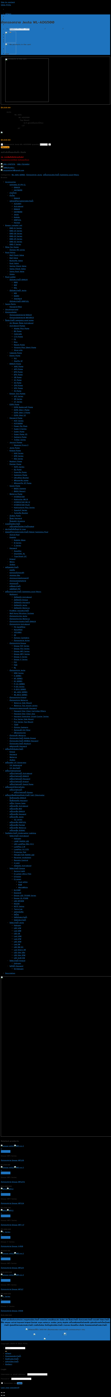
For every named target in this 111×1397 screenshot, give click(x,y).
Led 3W (17, 944)
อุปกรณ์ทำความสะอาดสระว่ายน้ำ (21, 201)
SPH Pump (18, 385)
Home (3, 28)
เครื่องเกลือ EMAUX (17, 811)
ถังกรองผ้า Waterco (18, 735)
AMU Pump (18, 366)
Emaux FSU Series (21, 648)
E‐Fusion (17, 876)
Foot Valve (14, 263)
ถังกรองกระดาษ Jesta (18, 616)
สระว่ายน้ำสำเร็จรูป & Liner (15, 529)
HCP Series (19, 420)
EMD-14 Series (16, 230)
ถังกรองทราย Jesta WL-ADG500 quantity (21, 144)
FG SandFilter (19, 627)
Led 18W (17, 930)
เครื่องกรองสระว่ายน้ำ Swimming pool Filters (26, 28)
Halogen (17, 838)
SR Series (18, 399)
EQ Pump (18, 469)
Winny (12, 561)
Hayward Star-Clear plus (24, 713)
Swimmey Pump (20, 475)
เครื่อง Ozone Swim (17, 803)
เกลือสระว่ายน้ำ (15, 586)
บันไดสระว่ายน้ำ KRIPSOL (19, 301)
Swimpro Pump (20, 437)
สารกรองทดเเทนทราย (18, 580)
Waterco (13, 757)
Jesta (16, 214)
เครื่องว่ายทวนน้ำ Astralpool (21, 773)
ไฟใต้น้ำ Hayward (16, 966)
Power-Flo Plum (20, 426)
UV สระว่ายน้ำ (15, 768)
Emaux (12, 751)
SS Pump (17, 391)
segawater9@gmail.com (13, 170)
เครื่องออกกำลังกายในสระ (15, 787)
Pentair (17, 222)
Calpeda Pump (16, 353)
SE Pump (17, 382)
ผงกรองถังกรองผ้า (17, 572)
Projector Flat (20, 852)
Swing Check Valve (18, 268)
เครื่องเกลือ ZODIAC (17, 830)
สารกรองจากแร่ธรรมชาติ (19, 578)
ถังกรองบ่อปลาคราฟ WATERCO (22, 317)
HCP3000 (18, 423)
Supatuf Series (20, 510)
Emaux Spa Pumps (17, 393)
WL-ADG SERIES (71, 28)
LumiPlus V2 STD (21, 849)
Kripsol (12, 559)
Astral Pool (15, 534)
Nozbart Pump (16, 461)
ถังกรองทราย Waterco (19, 700)
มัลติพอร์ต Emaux (21, 599)
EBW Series (19, 673)
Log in (20, 1383)
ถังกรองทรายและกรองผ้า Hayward (23, 708)
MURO (16, 296)
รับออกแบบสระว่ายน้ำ (13, 16)
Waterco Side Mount (23, 703)
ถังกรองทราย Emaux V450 (12, 1246)
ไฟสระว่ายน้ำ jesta (17, 922)
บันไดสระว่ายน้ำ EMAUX (19, 279)
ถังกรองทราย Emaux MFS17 (12, 1289)
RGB (20, 884)
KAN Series (18, 453)
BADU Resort (19, 491)
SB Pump (18, 377)
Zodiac (12, 564)
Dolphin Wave (19, 540)
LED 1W (17, 933)
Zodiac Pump (15, 515)
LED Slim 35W (19, 955)
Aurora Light (19, 871)
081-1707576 (9, 164)
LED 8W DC (18, 947)
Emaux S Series (20, 656)
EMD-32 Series (16, 241)
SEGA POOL (6, 5)
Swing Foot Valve (17, 271)
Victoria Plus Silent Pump (25, 347)
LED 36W (17, 941)
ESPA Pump (14, 404)
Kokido (17, 217)
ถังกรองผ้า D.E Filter (22, 730)
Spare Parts (10, 304)
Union (12, 274)
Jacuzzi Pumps (16, 442)
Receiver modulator (22, 857)
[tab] (57, 973)
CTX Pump (18, 336)
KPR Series (18, 456)
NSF (15, 285)
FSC (15, 662)
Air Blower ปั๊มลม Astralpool (21, 323)
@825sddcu (8, 167)
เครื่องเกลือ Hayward (18, 814)
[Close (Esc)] (2, 1392)
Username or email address (14, 1374)
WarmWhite (23, 887)
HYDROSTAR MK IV (22, 502)
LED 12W (17, 928)
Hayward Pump (16, 418)
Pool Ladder (10, 277)
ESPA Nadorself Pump (23, 407)
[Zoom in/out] (4, 1392)
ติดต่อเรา (8, 1364)
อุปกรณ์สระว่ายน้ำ (12, 1361)
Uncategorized (11, 309)
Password (6, 1378)
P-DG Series (19, 686)
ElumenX (17, 892)
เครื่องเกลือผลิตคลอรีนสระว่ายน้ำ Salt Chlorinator (25, 795)
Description (10, 973)
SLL (15, 358)
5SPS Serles (19, 466)
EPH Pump (18, 372)
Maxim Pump (19, 344)
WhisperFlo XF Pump (22, 483)
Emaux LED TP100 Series (25, 895)
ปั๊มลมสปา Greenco (17, 521)
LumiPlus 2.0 (19, 846)
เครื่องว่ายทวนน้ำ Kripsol (19, 781)
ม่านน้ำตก (13, 192)
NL (15, 667)
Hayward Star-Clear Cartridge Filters (30, 711)
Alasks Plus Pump (21, 328)
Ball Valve (14, 258)
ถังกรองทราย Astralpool (20, 624)
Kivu (15, 342)
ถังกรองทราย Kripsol (18, 697)
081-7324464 (23, 164)
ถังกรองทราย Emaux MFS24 (12, 1267)
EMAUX (17, 187)
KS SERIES (18, 681)
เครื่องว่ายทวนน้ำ (16, 789)
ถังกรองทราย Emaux (18, 643)
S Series (17, 545)
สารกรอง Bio (15, 575)
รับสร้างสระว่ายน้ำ (12, 19)
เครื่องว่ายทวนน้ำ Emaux (23, 792)
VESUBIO (18, 632)
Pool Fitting (10, 252)
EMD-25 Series (16, 239)
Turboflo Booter (21, 513)
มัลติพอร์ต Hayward (22, 602)
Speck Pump (15, 485)
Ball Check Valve (17, 255)
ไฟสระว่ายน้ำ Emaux (17, 868)
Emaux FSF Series (21, 646)
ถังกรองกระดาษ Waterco (20, 618)
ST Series (18, 401)
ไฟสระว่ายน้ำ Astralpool (19, 835)
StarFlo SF (18, 361)
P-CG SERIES (19, 684)
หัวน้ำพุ (12, 195)
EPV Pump (18, 374)
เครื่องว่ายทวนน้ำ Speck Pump (21, 784)
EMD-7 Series (15, 244)
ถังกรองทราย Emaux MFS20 (12, 1160)
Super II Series (20, 429)
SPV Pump (18, 388)
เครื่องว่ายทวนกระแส (13, 770)
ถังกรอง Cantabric (21, 637)
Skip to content (8, 2)
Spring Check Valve (18, 266)
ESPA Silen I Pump (21, 410)
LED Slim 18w (19, 952)
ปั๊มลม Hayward (16, 518)
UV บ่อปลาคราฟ (16, 765)
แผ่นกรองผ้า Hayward (18, 746)
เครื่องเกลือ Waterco (18, 827)
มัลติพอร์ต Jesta (20, 605)
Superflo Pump (20, 472)
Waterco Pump (16, 494)
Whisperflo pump (21, 480)
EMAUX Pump (15, 363)
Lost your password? (10, 1387)
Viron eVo (18, 350)
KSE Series (18, 458)
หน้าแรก (8, 13)
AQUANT (17, 203)
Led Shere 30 (20, 949)
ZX (15, 635)
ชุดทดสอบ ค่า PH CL (18, 184)
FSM (15, 665)
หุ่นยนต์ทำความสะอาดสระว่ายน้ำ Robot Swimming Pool (26, 532)
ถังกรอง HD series (17, 249)
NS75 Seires (19, 906)
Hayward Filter (16, 306)
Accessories (10, 182)
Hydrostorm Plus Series (24, 507)
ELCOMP (17, 890)
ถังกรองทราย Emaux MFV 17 (12, 1224)
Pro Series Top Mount (23, 722)
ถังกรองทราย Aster (22, 640)
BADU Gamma (20, 488)
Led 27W (17, 939)
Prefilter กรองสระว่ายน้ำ (19, 610)
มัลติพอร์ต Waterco (22, 608)
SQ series (18, 819)
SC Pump (18, 380)
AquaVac (17, 551)
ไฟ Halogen (19, 968)
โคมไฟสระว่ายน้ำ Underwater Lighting (20, 833)
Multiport (14, 594)
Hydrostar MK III (21, 499)
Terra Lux (18, 909)
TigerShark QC (20, 556)
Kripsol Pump (15, 450)
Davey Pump (15, 355)
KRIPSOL (17, 220)
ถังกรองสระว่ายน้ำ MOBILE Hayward (24, 741)
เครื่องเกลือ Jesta (17, 816)
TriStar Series (20, 439)
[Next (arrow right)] (4, 1395)
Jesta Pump (15, 447)
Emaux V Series (21, 659)
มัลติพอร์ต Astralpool (23, 597)
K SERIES (17, 675)
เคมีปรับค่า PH (15, 589)
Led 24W (17, 936)
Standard (18, 298)
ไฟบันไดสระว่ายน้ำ (20, 917)
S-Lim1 (17, 863)
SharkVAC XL (19, 553)
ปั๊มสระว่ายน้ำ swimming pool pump (19, 320)
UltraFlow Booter (21, 477)
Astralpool (18, 206)
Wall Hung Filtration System (22, 613)
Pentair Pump (15, 464)
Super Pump (19, 431)
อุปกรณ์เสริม (19, 911)
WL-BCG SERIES (20, 694)
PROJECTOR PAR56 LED (24, 854)
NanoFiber (18, 629)
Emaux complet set (13, 225)
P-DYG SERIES (20, 689)
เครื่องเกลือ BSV (16, 808)
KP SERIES (18, 678)
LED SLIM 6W (19, 958)
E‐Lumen (17, 879)
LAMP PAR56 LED (21, 841)
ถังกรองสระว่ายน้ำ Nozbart (20, 743)
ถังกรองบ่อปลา (11, 312)
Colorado (18, 334)
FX (15, 339)
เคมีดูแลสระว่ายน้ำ (12, 567)
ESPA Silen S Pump (22, 412)
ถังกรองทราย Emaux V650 (12, 1310)
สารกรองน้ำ (14, 583)
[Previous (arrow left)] (2, 1395)
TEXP (16, 724)
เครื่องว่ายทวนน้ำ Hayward (20, 779)
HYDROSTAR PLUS (22, 504)
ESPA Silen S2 (20, 415)
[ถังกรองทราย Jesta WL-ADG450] (10, 53)
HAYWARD (18, 190)
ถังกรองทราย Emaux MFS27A (13, 1181)
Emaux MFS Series (22, 651)
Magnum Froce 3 (21, 445)
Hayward (13, 548)
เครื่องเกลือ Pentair (17, 825)
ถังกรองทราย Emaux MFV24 (12, 1203)
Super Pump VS (20, 434)
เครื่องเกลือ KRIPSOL (18, 822)
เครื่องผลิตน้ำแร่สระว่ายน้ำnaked (22, 526)
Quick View (5, 1151)
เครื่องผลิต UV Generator (15, 762)
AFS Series (18, 396)
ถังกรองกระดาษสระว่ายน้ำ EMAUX (23, 621)
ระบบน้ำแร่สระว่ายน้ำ (12, 523)
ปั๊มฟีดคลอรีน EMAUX (18, 798)
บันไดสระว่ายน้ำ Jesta (18, 290)
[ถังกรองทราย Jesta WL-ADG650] (10, 42)
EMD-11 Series (16, 228)
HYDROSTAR (19, 496)
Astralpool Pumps (17, 325)
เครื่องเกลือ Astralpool (19, 806)
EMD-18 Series (16, 233)
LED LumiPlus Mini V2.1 (24, 844)
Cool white (23, 882)
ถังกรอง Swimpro (21, 727)
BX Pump (18, 331)
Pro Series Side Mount (24, 719)
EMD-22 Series (16, 236)
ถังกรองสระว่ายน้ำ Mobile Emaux (23, 738)
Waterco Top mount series (26, 705)
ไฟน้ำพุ (16, 914)
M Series (17, 542)
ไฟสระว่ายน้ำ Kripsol (17, 960)
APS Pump (18, 369)
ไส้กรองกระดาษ (20, 732)
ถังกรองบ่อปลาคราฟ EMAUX (21, 315)
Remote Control (21, 860)
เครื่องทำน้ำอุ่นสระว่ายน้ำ (14, 749)
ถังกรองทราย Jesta (54, 28)
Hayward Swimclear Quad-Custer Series (31, 716)
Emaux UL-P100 (21, 898)
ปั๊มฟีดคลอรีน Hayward (18, 800)
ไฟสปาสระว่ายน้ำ (20, 920)
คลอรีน (12, 570)
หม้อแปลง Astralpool (22, 865)
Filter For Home (12, 247)
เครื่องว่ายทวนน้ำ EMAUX (19, 776)
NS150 (17, 903)
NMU (16, 282)
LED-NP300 (19, 901)
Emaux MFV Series (22, 654)
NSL (15, 287)
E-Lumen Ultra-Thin (22, 873)
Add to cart (5, 147)
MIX (15, 293)
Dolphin (13, 537)
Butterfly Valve (16, 260)
